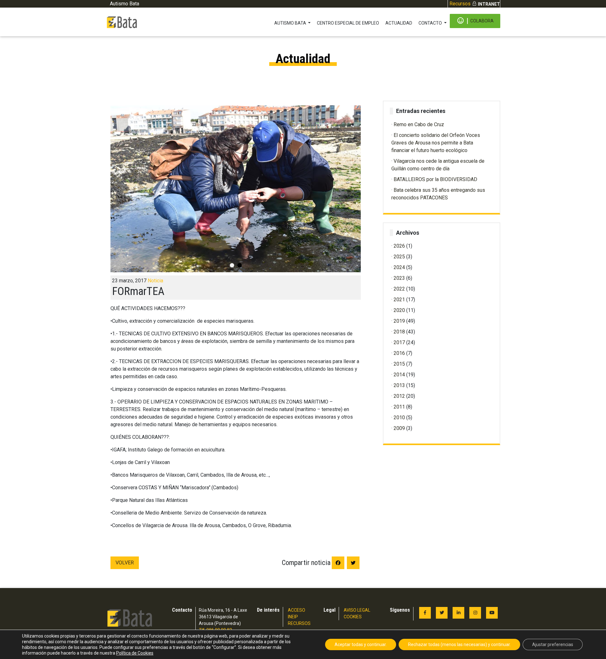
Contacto (431, 23)
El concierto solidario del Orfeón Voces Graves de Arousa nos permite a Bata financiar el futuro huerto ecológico (435, 142)
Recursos (460, 4)
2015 (399, 364)
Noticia (155, 281)
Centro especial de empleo (348, 23)
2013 (399, 385)
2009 (399, 428)
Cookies (353, 616)
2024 (399, 267)
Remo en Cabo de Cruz (419, 124)
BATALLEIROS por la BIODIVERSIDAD (435, 179)
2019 (399, 321)
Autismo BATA (290, 23)
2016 (399, 353)
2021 (399, 300)
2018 (399, 332)
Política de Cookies (134, 653)
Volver (125, 563)
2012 (399, 396)
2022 (399, 289)
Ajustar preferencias (552, 644)
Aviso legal (357, 610)
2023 (399, 278)
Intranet (489, 4)
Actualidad (398, 23)
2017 (399, 342)
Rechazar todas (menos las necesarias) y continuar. (459, 644)
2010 (399, 418)
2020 (399, 310)
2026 (399, 246)
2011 (399, 407)
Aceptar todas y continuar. (361, 644)
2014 (399, 375)
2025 (399, 257)
